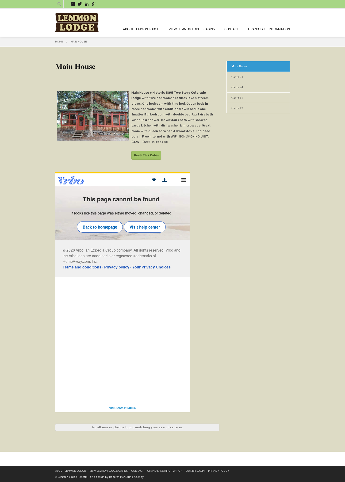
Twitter (79, 4)
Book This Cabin (146, 155)
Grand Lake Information (269, 29)
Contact (231, 29)
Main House (239, 66)
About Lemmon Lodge (141, 29)
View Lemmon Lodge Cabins (192, 29)
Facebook (72, 4)
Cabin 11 (237, 98)
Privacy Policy (218, 470)
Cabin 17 (237, 108)
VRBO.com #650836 (122, 408)
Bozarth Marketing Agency (126, 476)
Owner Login (195, 470)
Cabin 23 (237, 77)
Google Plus (94, 4)
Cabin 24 (237, 87)
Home (59, 41)
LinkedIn (86, 4)
